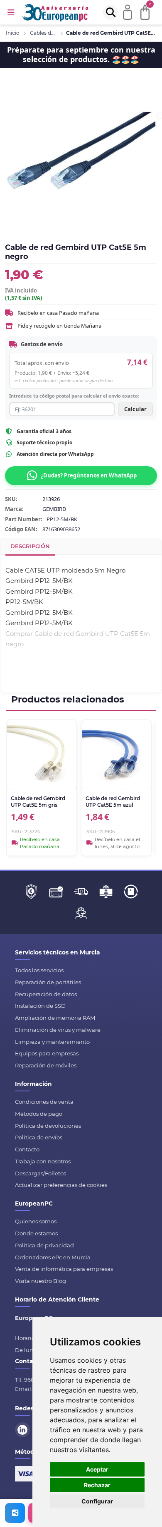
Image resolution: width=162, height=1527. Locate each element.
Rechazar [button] (97, 1485)
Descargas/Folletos (40, 1173)
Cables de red (43, 33)
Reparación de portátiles (48, 982)
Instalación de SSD (40, 1005)
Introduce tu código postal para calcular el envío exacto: (74, 396)
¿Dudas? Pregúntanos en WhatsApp (89, 475)
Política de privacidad (44, 1245)
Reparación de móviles (45, 1065)
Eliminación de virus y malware (58, 1029)
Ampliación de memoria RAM (55, 1017)
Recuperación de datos (46, 994)
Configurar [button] (97, 1501)
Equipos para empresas (47, 1053)
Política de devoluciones (48, 1125)
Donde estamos (36, 1233)
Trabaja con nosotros (43, 1161)
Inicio (13, 33)
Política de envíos (38, 1137)
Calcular (135, 409)
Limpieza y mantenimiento (52, 1041)
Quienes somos (35, 1221)
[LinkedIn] (23, 1429)
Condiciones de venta (44, 1101)
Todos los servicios (39, 970)
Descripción (30, 546)
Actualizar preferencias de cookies (61, 1185)
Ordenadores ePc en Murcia (53, 1257)
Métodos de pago (38, 1113)
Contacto (27, 1149)
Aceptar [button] (97, 1469)
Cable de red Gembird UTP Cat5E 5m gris (38, 801)
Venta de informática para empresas (64, 1269)
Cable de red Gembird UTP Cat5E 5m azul (113, 801)
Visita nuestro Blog (40, 1281)
